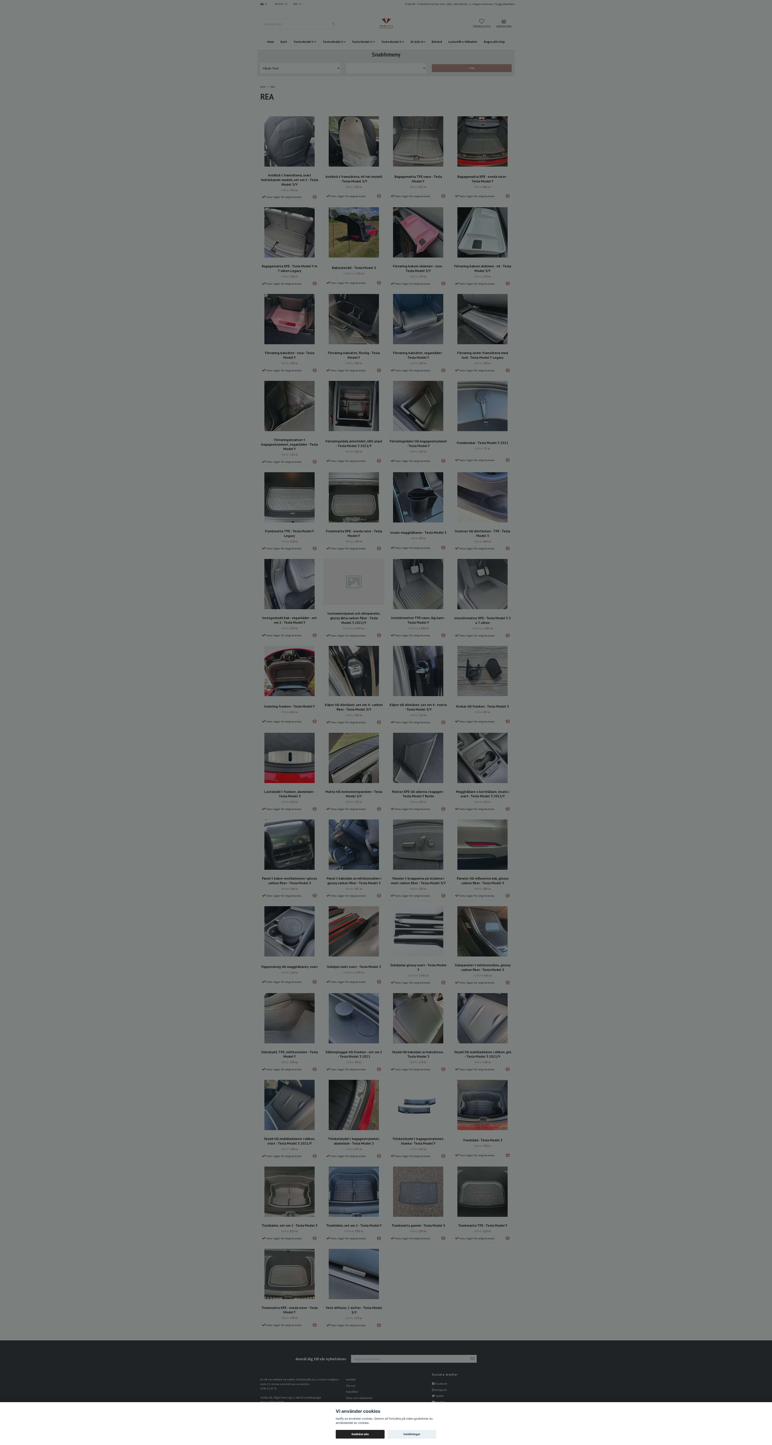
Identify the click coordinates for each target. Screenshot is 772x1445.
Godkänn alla (360, 1434)
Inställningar (411, 1434)
